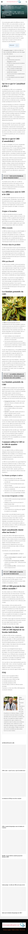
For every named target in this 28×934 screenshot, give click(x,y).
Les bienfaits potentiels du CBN (9, 681)
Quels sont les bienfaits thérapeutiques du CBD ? (12, 912)
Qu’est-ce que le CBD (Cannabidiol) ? (10, 677)
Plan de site (22, 929)
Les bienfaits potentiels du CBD (9, 682)
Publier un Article (15, 929)
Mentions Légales (7, 929)
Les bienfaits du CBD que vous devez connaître (11, 798)
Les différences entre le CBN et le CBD (10, 679)
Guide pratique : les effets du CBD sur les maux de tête (13, 884)
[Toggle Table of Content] (16, 45)
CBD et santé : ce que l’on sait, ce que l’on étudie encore (13, 770)
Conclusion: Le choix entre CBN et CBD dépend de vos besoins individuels (13, 688)
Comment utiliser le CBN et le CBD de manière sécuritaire (12, 685)
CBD (3, 10)
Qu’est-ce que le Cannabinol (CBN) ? (10, 675)
